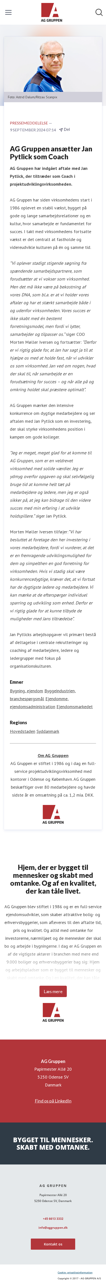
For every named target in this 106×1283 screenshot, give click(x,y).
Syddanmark (47, 731)
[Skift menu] (8, 12)
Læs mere (53, 991)
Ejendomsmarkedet (74, 706)
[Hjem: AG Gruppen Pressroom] (51, 12)
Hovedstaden (22, 731)
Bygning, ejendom (26, 691)
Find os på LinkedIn (53, 1100)
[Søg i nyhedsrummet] (99, 12)
